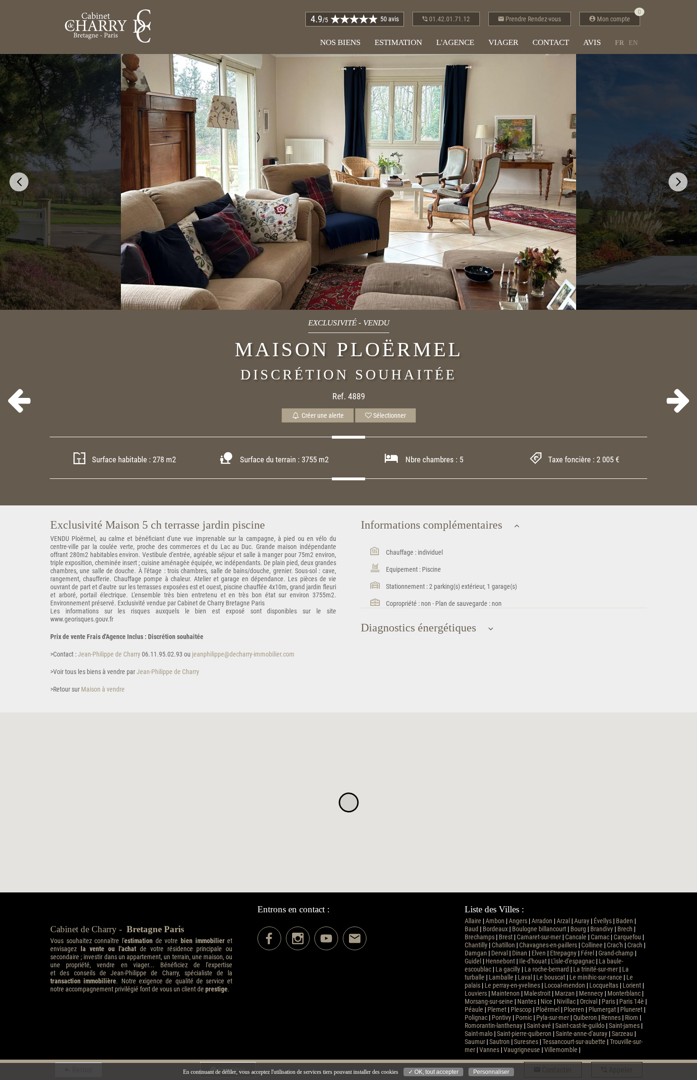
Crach (634, 945)
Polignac (476, 1018)
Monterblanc (624, 994)
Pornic (523, 1018)
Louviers (476, 994)
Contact (550, 42)
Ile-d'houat (533, 961)
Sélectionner (389, 415)
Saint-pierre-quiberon (524, 1034)
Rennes (611, 1018)
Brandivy (601, 929)
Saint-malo (479, 1034)
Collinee (592, 945)
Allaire (473, 921)
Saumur (475, 1042)
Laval (525, 977)
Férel (587, 953)
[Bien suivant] (678, 400)
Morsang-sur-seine (489, 1002)
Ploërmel (547, 1010)
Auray (581, 921)
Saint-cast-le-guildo (580, 1026)
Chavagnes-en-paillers (548, 945)
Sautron (499, 1042)
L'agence (455, 42)
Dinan (519, 953)
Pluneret (631, 1010)
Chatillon (503, 945)
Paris (608, 1002)
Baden (624, 921)
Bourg (578, 929)
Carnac (600, 937)
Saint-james (624, 1026)
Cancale (576, 937)
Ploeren (574, 1010)
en (633, 42)
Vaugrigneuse (522, 1050)
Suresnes (526, 1042)
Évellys (603, 921)
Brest (506, 937)
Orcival (588, 1002)
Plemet (496, 1010)
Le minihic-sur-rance (595, 977)
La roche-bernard (546, 969)
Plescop (521, 1010)
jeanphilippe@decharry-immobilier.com (243, 654)
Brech (625, 929)
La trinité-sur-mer (595, 969)
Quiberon (585, 1018)
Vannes (489, 1050)
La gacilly (507, 969)
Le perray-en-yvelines (512, 985)
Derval (499, 953)
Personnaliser (491, 1072)
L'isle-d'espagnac (573, 961)
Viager (503, 42)
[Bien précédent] (18, 400)
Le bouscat (550, 977)
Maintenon (505, 994)
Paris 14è (631, 1002)
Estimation (398, 42)
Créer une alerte (322, 415)
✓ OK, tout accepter (433, 1072)
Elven (539, 953)
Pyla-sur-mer (552, 1018)
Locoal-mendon (564, 985)
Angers (518, 921)
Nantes (526, 1002)
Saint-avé (539, 1026)
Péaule (474, 1010)
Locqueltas (603, 985)
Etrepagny (563, 953)
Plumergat (602, 1010)
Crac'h (615, 945)
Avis (592, 42)
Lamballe (501, 977)
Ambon (495, 921)
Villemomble (561, 1050)
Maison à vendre (102, 689)
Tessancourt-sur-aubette (573, 1042)
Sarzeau (622, 1034)
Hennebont (500, 961)
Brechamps (480, 937)
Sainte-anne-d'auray (581, 1034)
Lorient (632, 985)
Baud (471, 929)
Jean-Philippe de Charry (108, 654)
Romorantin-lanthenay (494, 1026)
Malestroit (537, 994)
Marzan (565, 994)
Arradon (542, 921)
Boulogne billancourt (539, 929)
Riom (631, 1018)
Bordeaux (495, 929)
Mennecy (591, 994)
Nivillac (566, 1002)
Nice (546, 1002)
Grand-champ (615, 953)
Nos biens (340, 42)
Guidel (473, 961)
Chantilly (476, 945)
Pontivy (501, 1018)
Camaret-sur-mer (539, 937)
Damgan (476, 953)
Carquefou (627, 937)
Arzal (563, 921)
